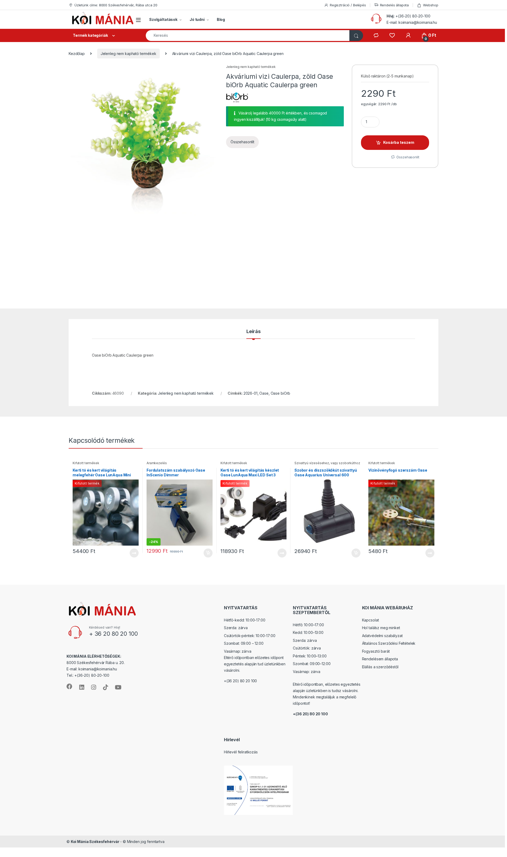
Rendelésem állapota (380, 659)
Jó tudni (197, 19)
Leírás (253, 331)
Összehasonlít (242, 142)
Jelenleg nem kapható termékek (128, 53)
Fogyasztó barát (376, 651)
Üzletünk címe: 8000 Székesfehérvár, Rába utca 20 (115, 5)
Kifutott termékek (86, 463)
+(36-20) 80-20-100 (413, 16)
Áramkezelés (157, 463)
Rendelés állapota (394, 5)
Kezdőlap (77, 53)
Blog (221, 19)
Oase (263, 393)
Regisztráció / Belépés (348, 5)
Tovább (132, 553)
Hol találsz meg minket (381, 627)
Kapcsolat (370, 620)
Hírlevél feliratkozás (241, 752)
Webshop (430, 5)
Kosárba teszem (398, 142)
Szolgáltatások (163, 19)
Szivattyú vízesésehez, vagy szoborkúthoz (327, 463)
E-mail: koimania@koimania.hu (412, 22)
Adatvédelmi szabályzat (382, 635)
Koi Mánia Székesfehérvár (95, 841)
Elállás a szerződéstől (380, 667)
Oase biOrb (280, 393)
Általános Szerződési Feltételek (389, 643)
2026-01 (250, 393)
